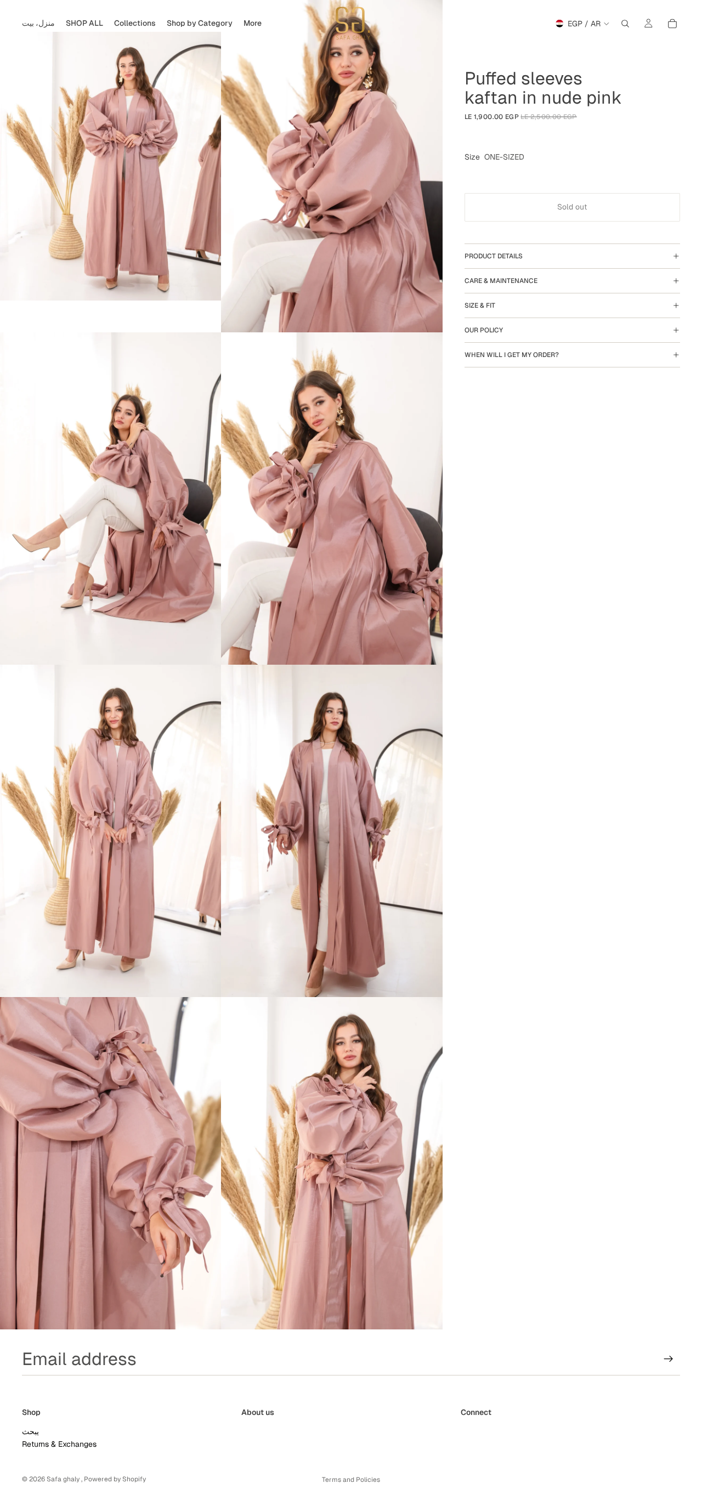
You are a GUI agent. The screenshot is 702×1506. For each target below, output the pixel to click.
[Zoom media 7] (111, 1163)
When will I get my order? (512, 354)
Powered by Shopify (115, 1479)
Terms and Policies (351, 1479)
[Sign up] (668, 1359)
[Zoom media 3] (111, 498)
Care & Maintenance (501, 280)
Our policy (484, 330)
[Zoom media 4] (332, 498)
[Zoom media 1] (111, 166)
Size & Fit (480, 305)
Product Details (494, 256)
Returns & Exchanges (59, 1444)
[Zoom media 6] (332, 831)
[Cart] (672, 24)
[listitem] (252, 23)
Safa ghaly (64, 1479)
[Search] (625, 24)
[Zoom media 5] (111, 831)
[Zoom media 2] (332, 166)
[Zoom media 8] (332, 1163)
